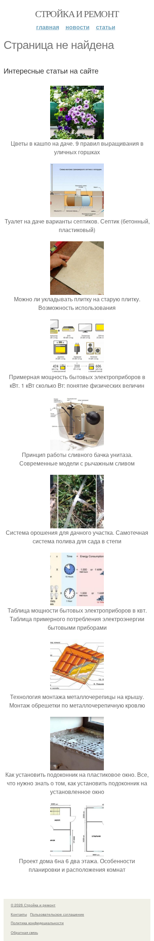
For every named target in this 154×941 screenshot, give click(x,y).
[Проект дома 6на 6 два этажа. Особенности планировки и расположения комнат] (77, 852)
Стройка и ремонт (77, 13)
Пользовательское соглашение (57, 914)
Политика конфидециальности (37, 922)
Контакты (19, 914)
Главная (47, 27)
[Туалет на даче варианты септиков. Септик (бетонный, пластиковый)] (77, 212)
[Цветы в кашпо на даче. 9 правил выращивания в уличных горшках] (77, 135)
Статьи (105, 27)
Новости (78, 27)
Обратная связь (24, 932)
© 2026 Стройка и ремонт (33, 904)
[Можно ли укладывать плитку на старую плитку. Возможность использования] (77, 290)
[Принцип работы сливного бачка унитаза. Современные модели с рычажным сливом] (77, 446)
